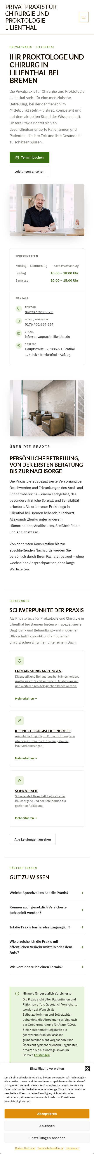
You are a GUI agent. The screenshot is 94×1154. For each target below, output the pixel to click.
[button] (87, 1068)
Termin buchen (32, 157)
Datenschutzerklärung (50, 1148)
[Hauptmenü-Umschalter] (84, 17)
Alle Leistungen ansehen (32, 839)
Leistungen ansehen (29, 171)
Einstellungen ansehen (47, 1138)
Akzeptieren (47, 1114)
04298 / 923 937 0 (39, 312)
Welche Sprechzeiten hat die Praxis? (39, 892)
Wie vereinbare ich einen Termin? (36, 967)
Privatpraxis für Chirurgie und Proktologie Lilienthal (31, 17)
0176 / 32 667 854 (39, 324)
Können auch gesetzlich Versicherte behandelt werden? (38, 910)
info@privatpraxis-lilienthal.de (47, 337)
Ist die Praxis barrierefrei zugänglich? (40, 927)
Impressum (72, 1148)
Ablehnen (47, 1126)
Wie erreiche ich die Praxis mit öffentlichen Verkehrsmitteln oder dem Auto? (41, 947)
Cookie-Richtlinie (25, 1148)
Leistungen (42, 1055)
